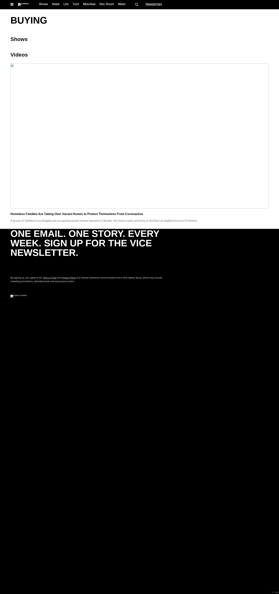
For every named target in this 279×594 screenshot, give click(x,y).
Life (66, 4)
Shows (43, 4)
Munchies (89, 4)
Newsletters (154, 4)
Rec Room (106, 4)
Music (122, 4)
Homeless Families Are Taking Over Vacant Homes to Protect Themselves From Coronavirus (76, 214)
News (56, 4)
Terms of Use (49, 277)
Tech (75, 4)
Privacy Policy (68, 277)
